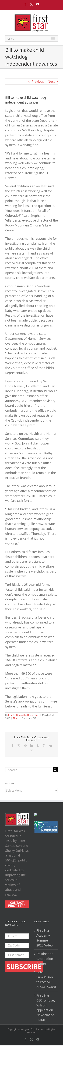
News (16, 718)
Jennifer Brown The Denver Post (23, 714)
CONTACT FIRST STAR (17, 904)
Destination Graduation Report (44, 959)
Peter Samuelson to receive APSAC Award (46, 979)
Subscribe (24, 966)
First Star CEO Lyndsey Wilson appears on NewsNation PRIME (45, 1007)
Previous (37, 81)
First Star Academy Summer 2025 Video (44, 937)
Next (51, 81)
